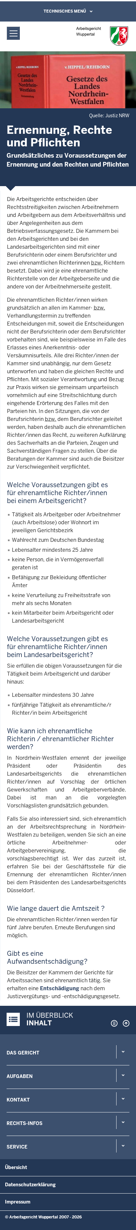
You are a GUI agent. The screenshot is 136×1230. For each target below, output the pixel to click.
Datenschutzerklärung (30, 1185)
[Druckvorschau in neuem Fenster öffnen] (113, 1023)
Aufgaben (20, 1076)
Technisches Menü (65, 11)
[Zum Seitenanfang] (124, 1023)
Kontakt (18, 1100)
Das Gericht (23, 1053)
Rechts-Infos (25, 1123)
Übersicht (16, 1167)
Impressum (17, 1202)
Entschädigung (59, 988)
